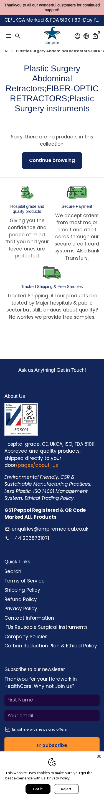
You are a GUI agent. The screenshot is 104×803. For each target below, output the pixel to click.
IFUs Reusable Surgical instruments (46, 627)
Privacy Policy (20, 608)
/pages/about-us (37, 465)
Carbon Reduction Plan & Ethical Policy (50, 645)
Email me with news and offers (39, 729)
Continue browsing (52, 160)
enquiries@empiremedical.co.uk (46, 529)
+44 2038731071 (27, 538)
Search (12, 571)
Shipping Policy (22, 590)
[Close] (99, 756)
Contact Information (29, 618)
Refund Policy (20, 599)
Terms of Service (24, 580)
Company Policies (25, 636)
